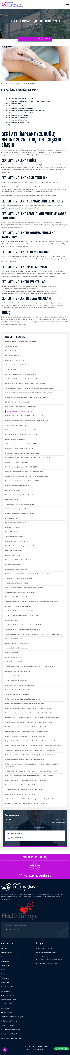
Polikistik (4, 948)
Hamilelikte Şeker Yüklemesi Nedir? (17, 541)
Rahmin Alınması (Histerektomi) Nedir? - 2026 (21, 467)
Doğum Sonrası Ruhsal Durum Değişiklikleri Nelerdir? (23, 699)
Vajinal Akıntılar (10, 370)
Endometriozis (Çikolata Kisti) (10, 957)
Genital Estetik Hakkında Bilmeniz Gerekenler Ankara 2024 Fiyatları (28, 393)
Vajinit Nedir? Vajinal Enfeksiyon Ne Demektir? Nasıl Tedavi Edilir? (27, 458)
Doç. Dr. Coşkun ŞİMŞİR (13, 84)
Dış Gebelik (5, 1008)
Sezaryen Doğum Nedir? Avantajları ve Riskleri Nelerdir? (24, 472)
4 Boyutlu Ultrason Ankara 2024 (16, 425)
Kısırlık (3, 970)
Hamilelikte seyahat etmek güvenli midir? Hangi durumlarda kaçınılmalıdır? (31, 755)
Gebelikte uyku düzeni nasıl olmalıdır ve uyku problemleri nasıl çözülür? (30, 750)
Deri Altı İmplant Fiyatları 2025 (17, 118)
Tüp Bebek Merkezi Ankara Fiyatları (12, 1017)
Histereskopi (5, 991)
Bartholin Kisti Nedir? (12, 490)
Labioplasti (4, 974)
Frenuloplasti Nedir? (12, 620)
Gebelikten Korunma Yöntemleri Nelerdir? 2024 (21, 444)
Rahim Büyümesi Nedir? (13, 564)
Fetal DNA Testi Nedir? (13, 555)
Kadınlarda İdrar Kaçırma (8, 1000)
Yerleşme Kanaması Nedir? (14, 537)
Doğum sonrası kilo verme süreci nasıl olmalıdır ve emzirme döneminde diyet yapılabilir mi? (32, 765)
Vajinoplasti (5, 978)
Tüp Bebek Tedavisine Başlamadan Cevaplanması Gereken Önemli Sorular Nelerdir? (33, 634)
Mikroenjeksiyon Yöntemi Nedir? (16, 597)
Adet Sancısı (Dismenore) (9, 1004)
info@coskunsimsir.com (48, 953)
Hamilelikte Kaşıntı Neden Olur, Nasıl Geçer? (20, 685)
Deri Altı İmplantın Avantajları (16, 120)
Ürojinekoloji (5, 983)
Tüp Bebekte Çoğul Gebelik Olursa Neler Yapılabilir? (22, 629)
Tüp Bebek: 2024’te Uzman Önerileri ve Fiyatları (22, 379)
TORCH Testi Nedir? (12, 532)
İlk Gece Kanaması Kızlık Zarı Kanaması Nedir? (20, 430)
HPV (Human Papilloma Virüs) (11, 1030)
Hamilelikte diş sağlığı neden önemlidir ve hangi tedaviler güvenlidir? (29, 776)
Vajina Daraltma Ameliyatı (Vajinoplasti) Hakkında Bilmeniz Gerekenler (29, 388)
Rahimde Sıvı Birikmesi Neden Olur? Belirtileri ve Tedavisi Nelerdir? (28, 574)
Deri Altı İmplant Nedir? (14, 103)
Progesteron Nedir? (12, 500)
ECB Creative (35, 1052)
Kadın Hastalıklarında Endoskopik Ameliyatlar (20, 342)
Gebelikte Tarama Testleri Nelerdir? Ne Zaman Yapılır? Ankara (26, 397)
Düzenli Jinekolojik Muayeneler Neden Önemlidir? (21, 435)
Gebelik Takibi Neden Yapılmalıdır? (17, 486)
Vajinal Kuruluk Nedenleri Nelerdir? (17, 694)
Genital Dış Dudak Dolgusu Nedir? (16, 648)
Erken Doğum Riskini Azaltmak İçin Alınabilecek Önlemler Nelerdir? (28, 713)
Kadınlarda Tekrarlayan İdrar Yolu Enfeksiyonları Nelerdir (24, 704)
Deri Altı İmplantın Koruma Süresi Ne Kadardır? (22, 113)
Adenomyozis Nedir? (12, 518)
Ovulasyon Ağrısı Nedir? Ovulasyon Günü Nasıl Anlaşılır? (24, 588)
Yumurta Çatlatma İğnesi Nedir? (16, 509)
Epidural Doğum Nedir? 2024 (15, 439)
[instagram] (14, 929)
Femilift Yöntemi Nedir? (13, 657)
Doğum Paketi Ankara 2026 (10, 1021)
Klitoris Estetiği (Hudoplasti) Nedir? (17, 643)
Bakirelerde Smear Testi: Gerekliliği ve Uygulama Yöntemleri (26, 804)
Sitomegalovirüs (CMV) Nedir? (15, 523)
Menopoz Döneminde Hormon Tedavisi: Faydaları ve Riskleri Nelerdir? (28, 708)
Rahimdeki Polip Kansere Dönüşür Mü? (18, 671)
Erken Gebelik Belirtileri (9, 987)
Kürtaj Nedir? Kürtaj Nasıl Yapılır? (11, 1038)
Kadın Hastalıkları (11, 351)
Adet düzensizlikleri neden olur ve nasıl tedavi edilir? (24, 790)
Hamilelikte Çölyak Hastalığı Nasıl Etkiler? (19, 448)
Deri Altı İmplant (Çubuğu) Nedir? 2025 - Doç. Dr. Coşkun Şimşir (28, 101)
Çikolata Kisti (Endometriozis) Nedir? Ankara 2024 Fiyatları (25, 383)
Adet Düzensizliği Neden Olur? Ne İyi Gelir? (20, 592)
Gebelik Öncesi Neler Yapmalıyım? (16, 462)
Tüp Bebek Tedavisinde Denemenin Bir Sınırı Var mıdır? (23, 625)
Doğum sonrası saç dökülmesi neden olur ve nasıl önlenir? (25, 780)
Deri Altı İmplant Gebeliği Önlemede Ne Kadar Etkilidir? (25, 111)
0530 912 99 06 (35, 868)
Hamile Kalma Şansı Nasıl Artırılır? (17, 690)
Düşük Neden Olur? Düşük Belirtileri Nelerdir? (20, 407)
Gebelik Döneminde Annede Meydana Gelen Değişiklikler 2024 (26, 421)
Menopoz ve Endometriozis (14, 360)
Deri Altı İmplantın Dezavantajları (17, 122)
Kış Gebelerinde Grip (12, 356)
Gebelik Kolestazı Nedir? (13, 662)
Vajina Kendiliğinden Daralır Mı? (16, 681)
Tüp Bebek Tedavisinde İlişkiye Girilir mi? (19, 611)
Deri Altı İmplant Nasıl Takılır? (16, 106)
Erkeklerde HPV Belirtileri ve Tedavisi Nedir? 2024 (22, 453)
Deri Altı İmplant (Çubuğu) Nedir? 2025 (20, 411)
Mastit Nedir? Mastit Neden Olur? (16, 569)
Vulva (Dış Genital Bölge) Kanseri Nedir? (19, 495)
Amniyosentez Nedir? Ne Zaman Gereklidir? (20, 578)
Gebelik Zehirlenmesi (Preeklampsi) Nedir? (19, 513)
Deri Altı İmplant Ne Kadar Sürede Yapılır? (20, 108)
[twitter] (10, 929)
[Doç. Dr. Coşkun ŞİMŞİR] (12, 4)
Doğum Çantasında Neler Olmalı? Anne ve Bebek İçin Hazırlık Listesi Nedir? (30, 741)
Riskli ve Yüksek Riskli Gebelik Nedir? (17, 402)
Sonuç (8, 125)
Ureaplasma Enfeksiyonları (9, 1034)
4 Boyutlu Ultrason (7, 995)
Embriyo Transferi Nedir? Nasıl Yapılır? (18, 606)
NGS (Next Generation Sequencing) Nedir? (19, 546)
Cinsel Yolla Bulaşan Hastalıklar (16, 365)
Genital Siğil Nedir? (12, 653)
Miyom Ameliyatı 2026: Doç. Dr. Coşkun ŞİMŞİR (21, 374)
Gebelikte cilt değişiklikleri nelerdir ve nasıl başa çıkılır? (24, 759)
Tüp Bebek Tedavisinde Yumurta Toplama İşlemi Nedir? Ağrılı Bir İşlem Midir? (31, 602)
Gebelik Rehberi (6, 1013)
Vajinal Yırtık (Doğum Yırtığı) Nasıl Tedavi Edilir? (21, 616)
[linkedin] (18, 929)
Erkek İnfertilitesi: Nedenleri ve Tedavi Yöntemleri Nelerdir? (25, 727)
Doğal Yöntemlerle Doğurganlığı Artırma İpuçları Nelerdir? (25, 736)
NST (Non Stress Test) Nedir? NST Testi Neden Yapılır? (24, 416)
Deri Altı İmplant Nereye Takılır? (17, 115)
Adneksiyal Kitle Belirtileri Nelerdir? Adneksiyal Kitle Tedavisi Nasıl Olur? (30, 667)
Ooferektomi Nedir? (12, 676)
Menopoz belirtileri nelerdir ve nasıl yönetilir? (21, 794)
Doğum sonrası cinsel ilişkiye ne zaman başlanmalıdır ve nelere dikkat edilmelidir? (33, 745)
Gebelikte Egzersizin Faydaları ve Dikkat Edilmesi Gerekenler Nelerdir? (29, 722)
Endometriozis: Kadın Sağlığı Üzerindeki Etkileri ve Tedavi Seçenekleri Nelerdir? (32, 718)
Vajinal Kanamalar (11, 346)
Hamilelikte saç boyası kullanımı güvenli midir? (21, 785)
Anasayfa (23, 39)
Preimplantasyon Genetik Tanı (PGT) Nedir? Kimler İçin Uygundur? (27, 732)
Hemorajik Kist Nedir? (12, 527)
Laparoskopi (5, 961)
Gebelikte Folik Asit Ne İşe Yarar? (16, 583)
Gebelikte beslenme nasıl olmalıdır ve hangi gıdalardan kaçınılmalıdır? (29, 799)
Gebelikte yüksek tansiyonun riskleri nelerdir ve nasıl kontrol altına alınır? (31, 771)
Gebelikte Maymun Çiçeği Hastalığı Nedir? (19, 504)
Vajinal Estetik (6, 965)
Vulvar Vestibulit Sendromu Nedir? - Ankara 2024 (22, 481)
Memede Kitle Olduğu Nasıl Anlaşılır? (18, 560)
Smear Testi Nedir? (7, 1025)
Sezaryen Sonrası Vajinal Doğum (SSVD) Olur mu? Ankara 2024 (26, 476)
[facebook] (6, 929)
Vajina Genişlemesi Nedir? (14, 639)
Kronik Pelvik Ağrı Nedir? (13, 551)
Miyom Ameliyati (6, 953)
